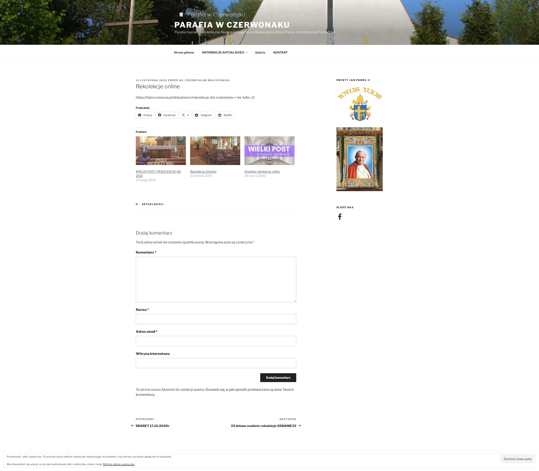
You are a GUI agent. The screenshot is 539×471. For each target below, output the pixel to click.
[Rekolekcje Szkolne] (215, 150)
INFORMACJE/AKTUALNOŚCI (223, 52)
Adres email (146, 332)
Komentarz (146, 252)
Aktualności (153, 204)
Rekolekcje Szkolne (203, 171)
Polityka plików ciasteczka (119, 464)
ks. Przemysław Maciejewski (204, 80)
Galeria (260, 52)
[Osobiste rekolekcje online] (269, 150)
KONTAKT (280, 52)
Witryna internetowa (153, 354)
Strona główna (184, 52)
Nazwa (142, 310)
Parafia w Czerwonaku (232, 25)
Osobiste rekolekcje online (262, 171)
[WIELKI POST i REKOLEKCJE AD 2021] (161, 150)
